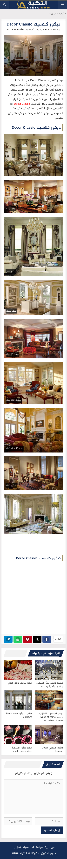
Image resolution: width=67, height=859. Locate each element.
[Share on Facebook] (46, 639)
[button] (4, 4)
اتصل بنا (17, 847)
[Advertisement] (33, 598)
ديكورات (52, 13)
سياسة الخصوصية (33, 847)
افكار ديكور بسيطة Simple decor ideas (22, 749)
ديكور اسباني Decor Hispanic (52, 749)
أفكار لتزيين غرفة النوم (20, 683)
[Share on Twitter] (37, 639)
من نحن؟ (49, 847)
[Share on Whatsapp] (17, 639)
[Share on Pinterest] (27, 639)
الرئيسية (62, 13)
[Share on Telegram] (8, 639)
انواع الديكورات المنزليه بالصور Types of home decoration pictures (51, 717)
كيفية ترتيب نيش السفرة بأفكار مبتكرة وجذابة (49, 685)
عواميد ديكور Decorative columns (19, 715)
